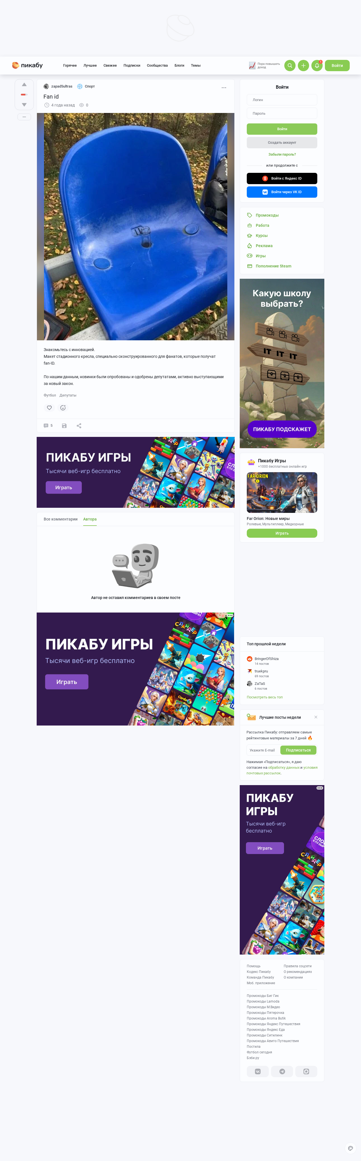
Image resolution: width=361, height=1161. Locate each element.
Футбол (50, 395)
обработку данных (284, 767)
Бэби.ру (253, 1058)
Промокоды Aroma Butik (266, 1018)
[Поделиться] (79, 425)
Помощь (254, 966)
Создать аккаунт (282, 142)
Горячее (70, 65)
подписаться (298, 750)
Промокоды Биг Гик (263, 996)
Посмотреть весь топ (265, 697)
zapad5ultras (61, 86)
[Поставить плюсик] (24, 84)
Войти (337, 65)
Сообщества (157, 65)
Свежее (110, 65)
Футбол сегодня (259, 1052)
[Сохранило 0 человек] (64, 425)
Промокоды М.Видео (263, 1007)
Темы (196, 65)
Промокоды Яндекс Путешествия (273, 1024)
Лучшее (90, 65)
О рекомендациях (298, 972)
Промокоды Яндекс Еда (266, 1030)
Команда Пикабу (260, 977)
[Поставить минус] (24, 104)
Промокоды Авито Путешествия (273, 1041)
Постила (254, 1047)
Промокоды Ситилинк (264, 1035)
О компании (293, 977)
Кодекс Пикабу (259, 972)
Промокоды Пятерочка (265, 1013)
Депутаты (68, 395)
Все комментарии (61, 519)
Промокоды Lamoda (263, 1001)
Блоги (179, 65)
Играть (282, 533)
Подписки (132, 65)
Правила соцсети (298, 966)
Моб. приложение (261, 983)
